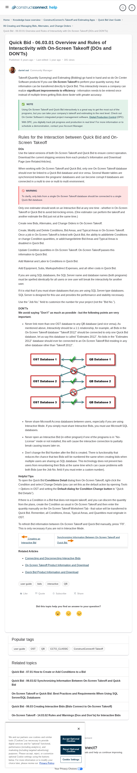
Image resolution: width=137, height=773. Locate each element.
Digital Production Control (102, 117)
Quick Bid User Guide (109, 20)
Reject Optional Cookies (71, 750)
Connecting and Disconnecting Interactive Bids (53, 558)
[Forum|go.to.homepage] (35, 7)
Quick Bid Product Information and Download (51, 572)
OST (33, 648)
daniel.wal (23, 70)
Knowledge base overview (26, 20)
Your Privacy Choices (66, 768)
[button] (7, 8)
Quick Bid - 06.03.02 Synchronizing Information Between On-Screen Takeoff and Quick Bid (66, 682)
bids (39, 583)
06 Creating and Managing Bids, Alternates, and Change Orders (37, 26)
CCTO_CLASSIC (59, 648)
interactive (52, 583)
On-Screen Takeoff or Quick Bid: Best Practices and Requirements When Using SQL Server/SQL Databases (65, 695)
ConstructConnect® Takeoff (88, 648)
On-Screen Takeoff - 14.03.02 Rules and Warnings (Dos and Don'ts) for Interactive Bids (66, 715)
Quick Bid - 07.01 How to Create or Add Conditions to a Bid (49, 671)
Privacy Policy (46, 763)
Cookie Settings (71, 759)
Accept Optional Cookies (70, 740)
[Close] (78, 728)
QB (65, 583)
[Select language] (132, 7)
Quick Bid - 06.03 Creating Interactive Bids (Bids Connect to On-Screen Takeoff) (62, 706)
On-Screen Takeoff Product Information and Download (57, 565)
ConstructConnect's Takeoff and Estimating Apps (69, 20)
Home (6, 20)
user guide (26, 583)
